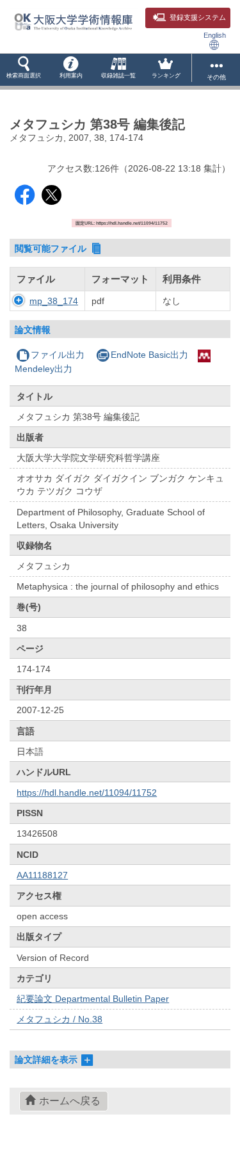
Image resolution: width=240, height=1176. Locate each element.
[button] (23, 70)
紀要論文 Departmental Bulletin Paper (93, 999)
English (215, 35)
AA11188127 (42, 875)
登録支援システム (198, 17)
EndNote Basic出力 (149, 355)
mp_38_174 (53, 301)
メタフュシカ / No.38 (59, 1019)
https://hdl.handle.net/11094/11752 (87, 792)
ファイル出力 (57, 355)
